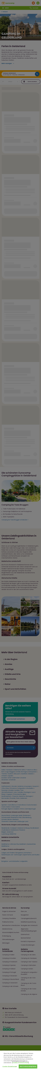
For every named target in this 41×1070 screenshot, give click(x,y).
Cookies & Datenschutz (20, 1063)
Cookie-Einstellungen (9, 1066)
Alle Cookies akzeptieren (28, 1066)
